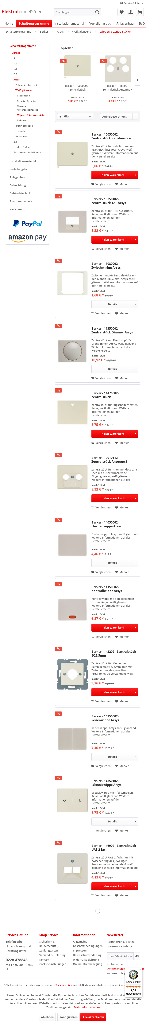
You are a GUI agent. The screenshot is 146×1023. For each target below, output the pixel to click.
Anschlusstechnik (21, 201)
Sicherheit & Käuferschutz (47, 944)
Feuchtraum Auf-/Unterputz (28, 152)
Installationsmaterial (23, 161)
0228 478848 (17, 959)
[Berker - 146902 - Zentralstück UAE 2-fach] (72, 868)
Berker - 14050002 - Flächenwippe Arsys (106, 524)
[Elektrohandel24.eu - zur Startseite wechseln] (22, 13)
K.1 (15, 63)
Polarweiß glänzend (26, 85)
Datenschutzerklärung (87, 955)
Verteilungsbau (19, 169)
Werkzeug (16, 209)
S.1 (15, 58)
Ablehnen (47, 1017)
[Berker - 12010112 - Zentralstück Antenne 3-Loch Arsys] (72, 480)
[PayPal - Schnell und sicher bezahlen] (27, 223)
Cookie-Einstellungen (52, 964)
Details (112, 304)
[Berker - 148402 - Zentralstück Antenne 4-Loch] (118, 68)
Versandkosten (64, 985)
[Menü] (140, 970)
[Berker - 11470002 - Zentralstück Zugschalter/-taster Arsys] (72, 415)
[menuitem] (78, 12)
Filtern (67, 116)
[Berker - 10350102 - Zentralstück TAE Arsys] (72, 221)
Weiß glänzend (24, 90)
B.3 (15, 141)
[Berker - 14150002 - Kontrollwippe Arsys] (72, 609)
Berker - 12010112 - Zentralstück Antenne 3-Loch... (109, 459)
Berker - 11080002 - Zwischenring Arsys (106, 265)
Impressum (80, 950)
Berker (16, 53)
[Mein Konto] (130, 12)
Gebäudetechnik (20, 193)
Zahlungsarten (48, 950)
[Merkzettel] (121, 12)
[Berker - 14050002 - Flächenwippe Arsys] (72, 545)
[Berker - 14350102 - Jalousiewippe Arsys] (72, 803)
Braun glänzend (24, 125)
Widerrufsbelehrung (86, 959)
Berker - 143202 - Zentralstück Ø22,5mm (113, 653)
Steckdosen (23, 95)
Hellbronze (21, 136)
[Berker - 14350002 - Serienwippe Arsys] (72, 739)
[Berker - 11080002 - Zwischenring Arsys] (72, 286)
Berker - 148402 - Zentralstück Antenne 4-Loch (118, 88)
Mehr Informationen (87, 1007)
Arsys (16, 79)
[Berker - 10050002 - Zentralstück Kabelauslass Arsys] (77, 68)
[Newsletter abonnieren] (136, 956)
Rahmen (22, 120)
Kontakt (44, 959)
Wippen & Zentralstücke (31, 115)
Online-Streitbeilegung (87, 964)
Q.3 (15, 74)
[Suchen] (97, 12)
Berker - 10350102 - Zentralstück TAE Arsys (108, 201)
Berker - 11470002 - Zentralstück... (105, 395)
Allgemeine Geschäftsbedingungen (88, 944)
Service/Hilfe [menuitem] (131, 3)
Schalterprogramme (23, 46)
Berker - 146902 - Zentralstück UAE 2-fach (113, 847)
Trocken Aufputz (22, 147)
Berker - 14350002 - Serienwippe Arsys (105, 718)
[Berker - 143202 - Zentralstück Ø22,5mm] (72, 674)
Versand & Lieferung (52, 955)
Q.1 (15, 69)
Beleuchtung (18, 185)
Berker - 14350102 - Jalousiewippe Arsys (106, 783)
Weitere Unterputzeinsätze (27, 108)
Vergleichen (103, 184)
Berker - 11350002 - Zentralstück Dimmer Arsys (112, 330)
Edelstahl (20, 131)
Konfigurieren (69, 1017)
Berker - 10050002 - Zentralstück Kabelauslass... (77, 88)
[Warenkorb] (140, 12)
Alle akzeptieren (93, 1017)
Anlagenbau (17, 177)
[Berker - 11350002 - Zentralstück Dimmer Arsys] (72, 351)
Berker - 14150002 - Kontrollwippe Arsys (106, 589)
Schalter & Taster (26, 101)
